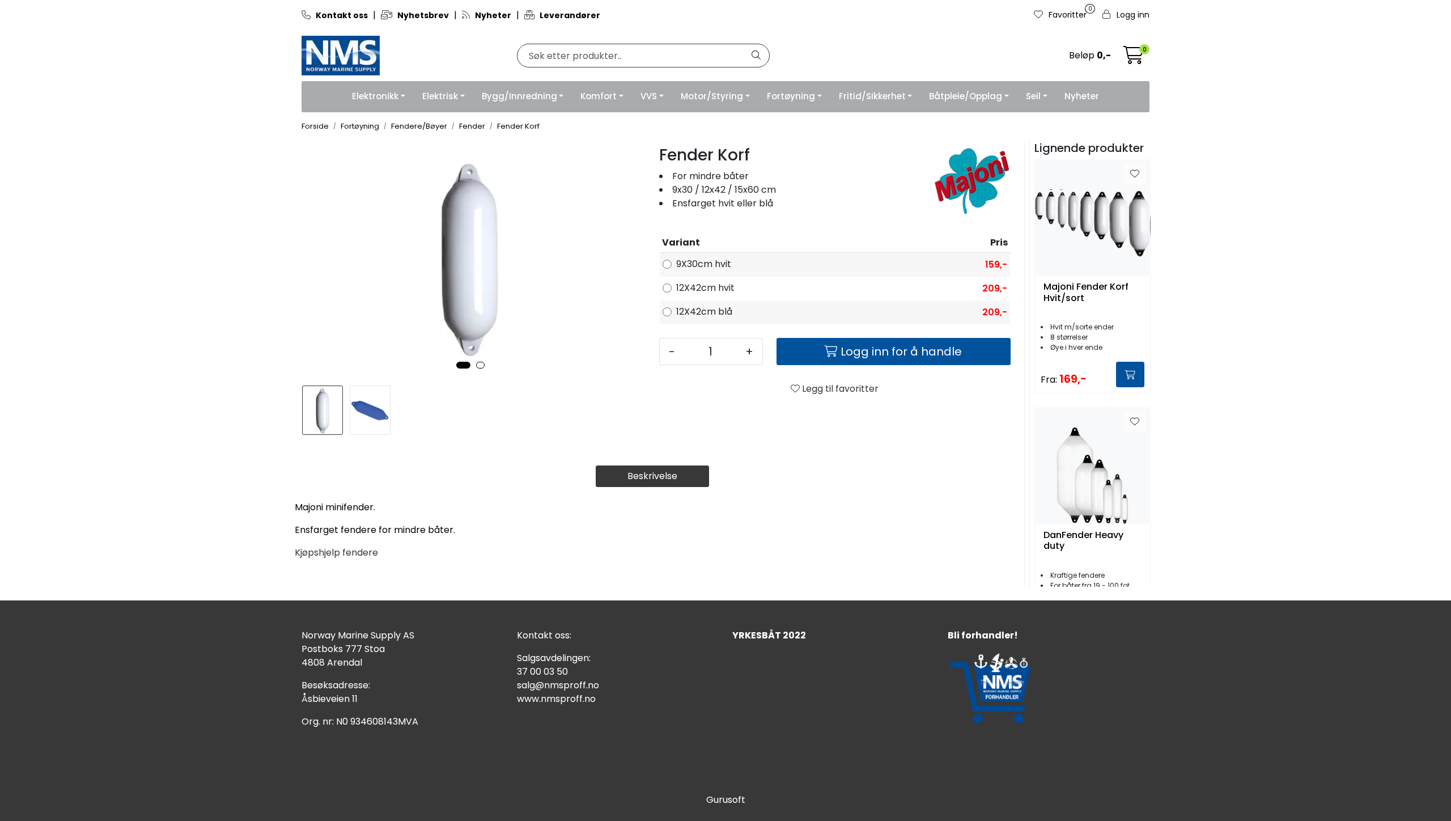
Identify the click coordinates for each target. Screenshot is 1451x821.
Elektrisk (440, 96)
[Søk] (756, 55)
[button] (463, 365)
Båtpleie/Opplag (965, 96)
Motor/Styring (712, 96)
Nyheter (1081, 96)
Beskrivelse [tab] (652, 476)
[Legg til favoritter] (1134, 174)
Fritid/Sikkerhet (872, 96)
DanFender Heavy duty (1083, 541)
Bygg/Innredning (519, 96)
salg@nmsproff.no (558, 685)
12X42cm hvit (705, 287)
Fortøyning (791, 96)
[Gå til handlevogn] (1133, 58)
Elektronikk (375, 96)
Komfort (598, 96)
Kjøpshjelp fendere (336, 552)
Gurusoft (725, 799)
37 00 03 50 (542, 671)
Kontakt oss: (544, 635)
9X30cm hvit (703, 263)
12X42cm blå (704, 311)
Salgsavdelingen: (554, 658)
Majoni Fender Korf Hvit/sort (1085, 292)
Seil (1033, 96)
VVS (648, 96)
